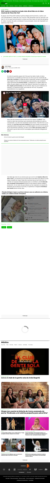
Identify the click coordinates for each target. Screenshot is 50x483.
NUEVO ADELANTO (5, 376)
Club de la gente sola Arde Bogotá (25, 0)
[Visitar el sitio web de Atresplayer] (22, 472)
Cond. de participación (30, 478)
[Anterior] (2, 1)
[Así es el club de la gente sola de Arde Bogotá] (25, 361)
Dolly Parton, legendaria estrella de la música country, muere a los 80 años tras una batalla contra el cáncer (35, 455)
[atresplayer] (43, 3)
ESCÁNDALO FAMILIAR (5, 453)
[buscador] (46, 3)
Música (9, 227)
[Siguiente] (48, 1)
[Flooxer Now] (6, 3)
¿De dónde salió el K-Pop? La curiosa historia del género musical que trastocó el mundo (24, 56)
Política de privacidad (14, 478)
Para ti (15, 344)
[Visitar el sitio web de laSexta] (9, 469)
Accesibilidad (31, 480)
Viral (7, 344)
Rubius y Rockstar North (7, 0)
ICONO (26, 453)
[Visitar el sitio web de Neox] (14, 469)
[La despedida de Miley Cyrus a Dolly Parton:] (13, 424)
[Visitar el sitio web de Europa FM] (41, 469)
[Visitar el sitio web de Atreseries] (30, 469)
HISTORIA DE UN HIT (5, 409)
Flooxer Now (3, 224)
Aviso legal (8, 478)
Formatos (30, 344)
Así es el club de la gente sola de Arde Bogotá (14, 137)
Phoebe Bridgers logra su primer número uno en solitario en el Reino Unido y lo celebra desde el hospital (25, 193)
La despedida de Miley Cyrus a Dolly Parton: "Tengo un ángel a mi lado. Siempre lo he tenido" (12, 433)
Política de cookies (22, 478)
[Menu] (48, 3)
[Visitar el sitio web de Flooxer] (29, 472)
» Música (8, 224)
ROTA (2, 431)
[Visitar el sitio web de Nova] (20, 469)
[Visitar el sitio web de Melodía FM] (46, 469)
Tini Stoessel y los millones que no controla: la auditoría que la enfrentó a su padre (11, 455)
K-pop (3, 227)
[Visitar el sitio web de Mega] (25, 469)
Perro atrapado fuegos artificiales (38, 0)
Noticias (11, 344)
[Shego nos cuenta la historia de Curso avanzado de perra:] (25, 395)
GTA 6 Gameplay (16, 0)
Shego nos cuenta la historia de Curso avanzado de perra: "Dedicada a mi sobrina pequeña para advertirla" (24, 412)
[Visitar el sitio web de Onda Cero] (35, 469)
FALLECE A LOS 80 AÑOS (30, 431)
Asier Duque (8, 66)
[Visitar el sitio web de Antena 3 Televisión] (4, 469)
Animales (25, 344)
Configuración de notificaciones (22, 480)
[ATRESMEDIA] (25, 466)
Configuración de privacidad (39, 478)
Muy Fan (3, 344)
